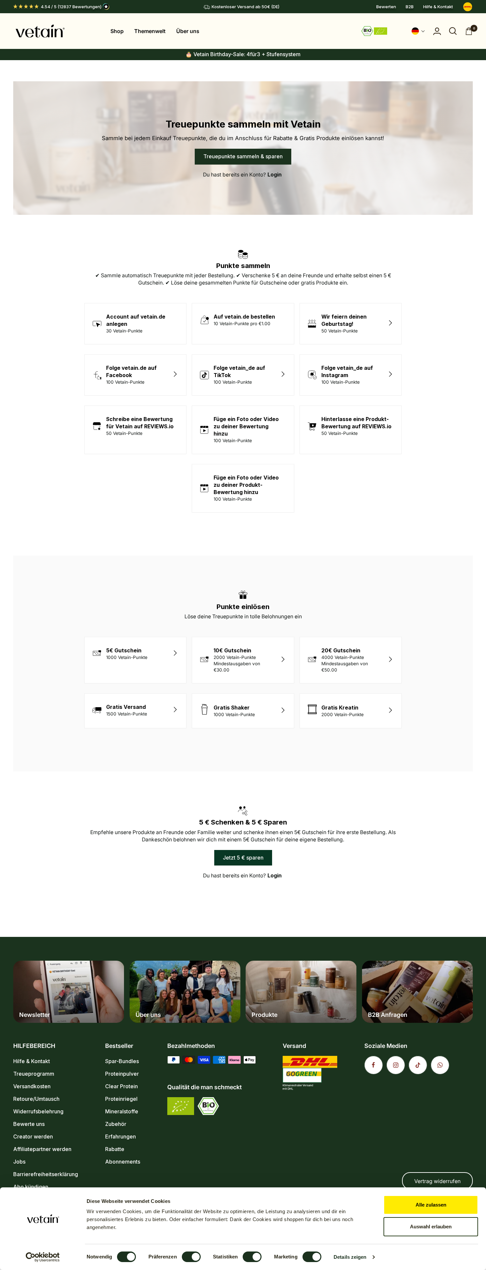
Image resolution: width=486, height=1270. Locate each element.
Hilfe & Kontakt (438, 6)
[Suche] (453, 31)
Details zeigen (350, 1257)
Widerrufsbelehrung (38, 1111)
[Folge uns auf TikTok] (418, 1065)
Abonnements (122, 1161)
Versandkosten (32, 1086)
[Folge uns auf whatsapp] (440, 1065)
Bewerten (386, 6)
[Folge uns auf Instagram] (395, 1065)
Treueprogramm (33, 1073)
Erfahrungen (120, 1136)
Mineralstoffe (121, 1111)
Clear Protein (121, 1086)
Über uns (187, 31)
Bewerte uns (29, 1124)
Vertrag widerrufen (437, 1181)
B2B (410, 6)
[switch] (191, 1256)
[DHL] (468, 7)
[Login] (437, 31)
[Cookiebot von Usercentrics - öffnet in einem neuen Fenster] (43, 1257)
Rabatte (114, 1149)
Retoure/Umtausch (36, 1099)
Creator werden (33, 1136)
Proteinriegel (121, 1099)
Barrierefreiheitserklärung (45, 1174)
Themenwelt (150, 31)
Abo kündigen (30, 1186)
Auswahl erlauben (431, 1226)
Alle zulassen (431, 1205)
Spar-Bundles (122, 1061)
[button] (418, 31)
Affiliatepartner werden (42, 1149)
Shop (117, 31)
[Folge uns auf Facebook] (373, 1065)
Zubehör (115, 1124)
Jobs (19, 1161)
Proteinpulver (122, 1073)
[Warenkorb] (469, 31)
